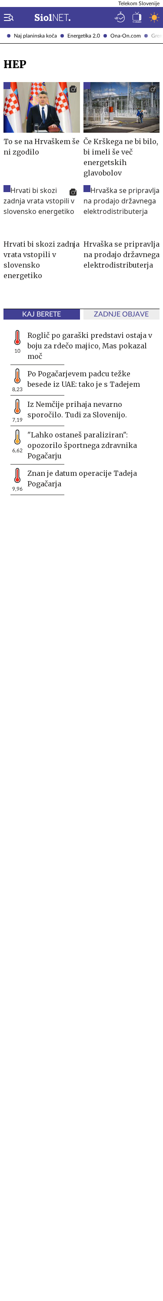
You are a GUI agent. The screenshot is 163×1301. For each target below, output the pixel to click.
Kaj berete (41, 314)
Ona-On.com (125, 35)
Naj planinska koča (35, 35)
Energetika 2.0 (83, 35)
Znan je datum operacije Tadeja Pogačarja (82, 478)
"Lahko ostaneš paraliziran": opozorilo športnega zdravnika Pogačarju (82, 445)
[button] (7, 17)
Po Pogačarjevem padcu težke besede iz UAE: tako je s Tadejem (83, 379)
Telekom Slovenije (139, 3)
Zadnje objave (121, 314)
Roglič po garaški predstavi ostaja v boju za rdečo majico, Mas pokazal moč (89, 346)
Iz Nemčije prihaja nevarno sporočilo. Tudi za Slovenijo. (77, 409)
